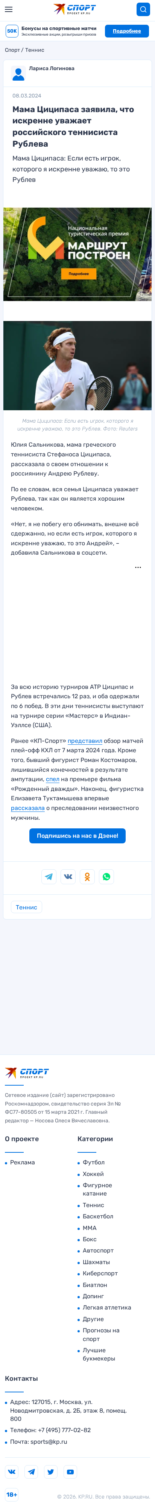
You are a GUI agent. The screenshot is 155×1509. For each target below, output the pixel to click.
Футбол (94, 1162)
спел (52, 779)
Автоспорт (98, 1250)
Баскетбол (98, 1216)
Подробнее (127, 31)
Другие (93, 1319)
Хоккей (93, 1174)
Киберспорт (100, 1273)
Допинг (93, 1296)
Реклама (22, 1162)
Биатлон (95, 1284)
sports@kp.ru (48, 1441)
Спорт (12, 50)
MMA (90, 1228)
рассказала (28, 808)
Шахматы (96, 1262)
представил (85, 740)
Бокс (90, 1239)
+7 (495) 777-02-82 (64, 1430)
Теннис (34, 50)
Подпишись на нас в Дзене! (77, 835)
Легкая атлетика (107, 1307)
